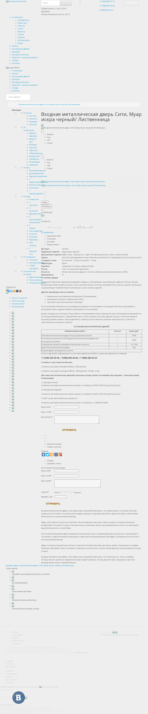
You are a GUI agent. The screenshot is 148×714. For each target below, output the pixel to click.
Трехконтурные (36, 280)
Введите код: (47, 497)
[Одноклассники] (14, 290)
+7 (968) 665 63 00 (107, 5)
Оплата (21, 34)
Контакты (16, 63)
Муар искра (49, 565)
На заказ (33, 234)
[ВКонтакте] (43, 454)
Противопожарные (37, 170)
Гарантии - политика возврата (25, 57)
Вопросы (21, 31)
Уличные (33, 147)
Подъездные (34, 162)
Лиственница (68, 565)
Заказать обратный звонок (126, 635)
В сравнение (47, 232)
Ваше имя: (46, 407)
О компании (17, 17)
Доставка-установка (20, 54)
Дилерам (16, 52)
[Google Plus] (20, 290)
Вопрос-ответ (17, 640)
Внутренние (34, 156)
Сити (41, 565)
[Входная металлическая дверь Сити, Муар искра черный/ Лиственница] (73, 181)
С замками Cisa (33, 251)
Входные (33, 144)
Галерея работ (18, 304)
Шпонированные (36, 262)
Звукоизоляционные (38, 176)
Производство (24, 40)
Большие (33, 237)
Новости (21, 26)
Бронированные (36, 173)
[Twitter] (11, 290)
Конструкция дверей (20, 49)
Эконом (32, 116)
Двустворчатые (35, 214)
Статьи (20, 29)
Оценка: (45, 492)
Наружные (33, 165)
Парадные (33, 239)
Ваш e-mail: (46, 412)
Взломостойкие (36, 185)
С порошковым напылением (35, 219)
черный (58, 565)
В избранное (83, 226)
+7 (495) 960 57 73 (107, 1)
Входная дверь (12, 565)
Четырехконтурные (37, 283)
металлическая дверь (29, 565)
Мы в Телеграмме (31, 687)
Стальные (33, 260)
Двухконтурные (35, 277)
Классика (33, 118)
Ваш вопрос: (47, 417)
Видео (20, 43)
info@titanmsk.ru (82, 652)
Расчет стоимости (19, 298)
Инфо (44, 202)
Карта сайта (11, 666)
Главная (15, 632)
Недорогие (34, 199)
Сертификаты (23, 20)
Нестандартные (36, 231)
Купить (54, 226)
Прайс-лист (22, 23)
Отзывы (15, 60)
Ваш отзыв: (46, 481)
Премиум (33, 121)
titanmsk (54, 687)
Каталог (15, 46)
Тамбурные (34, 159)
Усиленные (34, 188)
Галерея (21, 37)
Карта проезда (18, 301)
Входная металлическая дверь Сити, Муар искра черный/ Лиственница (49, 104)
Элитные (33, 124)
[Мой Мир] (17, 290)
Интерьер (46, 206)
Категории (16, 110)
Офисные (33, 150)
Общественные (35, 153)
